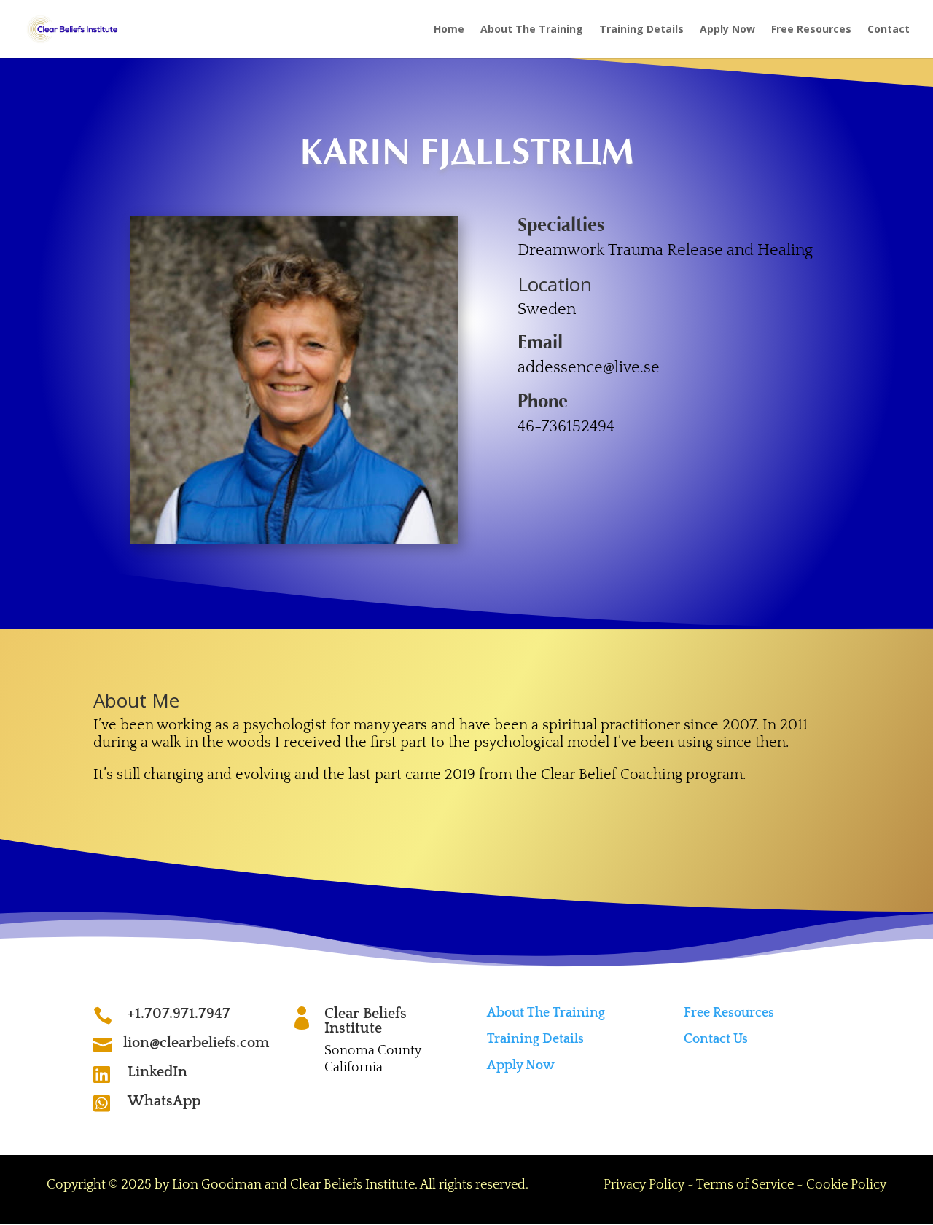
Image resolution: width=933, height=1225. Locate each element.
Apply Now (727, 30)
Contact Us (716, 1039)
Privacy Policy (644, 1185)
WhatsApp (164, 1101)
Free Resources (811, 30)
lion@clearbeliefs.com (196, 1043)
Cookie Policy (846, 1185)
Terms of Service (745, 1185)
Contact (888, 30)
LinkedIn (157, 1072)
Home (449, 30)
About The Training (531, 30)
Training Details (641, 30)
